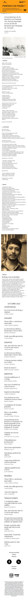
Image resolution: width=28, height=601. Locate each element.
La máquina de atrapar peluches (12, 406)
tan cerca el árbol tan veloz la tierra (12, 385)
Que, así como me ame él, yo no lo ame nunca (13, 346)
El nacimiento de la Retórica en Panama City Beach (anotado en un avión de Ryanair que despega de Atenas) (13, 423)
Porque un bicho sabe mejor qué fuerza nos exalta (12, 527)
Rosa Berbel (7, 457)
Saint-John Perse (9, 531)
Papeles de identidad (12, 392)
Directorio (14, 566)
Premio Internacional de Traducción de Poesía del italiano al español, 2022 (13, 520)
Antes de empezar (11, 492)
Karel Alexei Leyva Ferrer (11, 436)
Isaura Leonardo (9, 409)
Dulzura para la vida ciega (12, 543)
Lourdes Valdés (8, 314)
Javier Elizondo (8, 471)
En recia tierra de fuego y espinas (13, 311)
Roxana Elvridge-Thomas (11, 416)
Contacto (14, 568)
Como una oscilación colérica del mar (12, 461)
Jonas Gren (7, 546)
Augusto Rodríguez (9, 394)
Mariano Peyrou (9, 449)
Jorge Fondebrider (9, 494)
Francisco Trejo (8, 464)
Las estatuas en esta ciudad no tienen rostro (13, 398)
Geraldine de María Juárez (11, 538)
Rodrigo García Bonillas (10, 31)
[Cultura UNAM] (5, 2)
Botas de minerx (10, 368)
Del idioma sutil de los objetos (12, 454)
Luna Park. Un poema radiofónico (12, 535)
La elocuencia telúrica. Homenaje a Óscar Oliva (13, 330)
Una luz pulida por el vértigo (12, 378)
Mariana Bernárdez (9, 332)
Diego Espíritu (8, 444)
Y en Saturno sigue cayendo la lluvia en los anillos (13, 503)
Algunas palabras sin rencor (12, 469)
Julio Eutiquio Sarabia (10, 381)
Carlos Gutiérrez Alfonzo (11, 325)
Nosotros (14, 556)
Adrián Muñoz (8, 349)
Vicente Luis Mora (9, 364)
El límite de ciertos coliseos (11, 434)
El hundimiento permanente (10, 441)
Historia (14, 554)
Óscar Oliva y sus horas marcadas (13, 322)
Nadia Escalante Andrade (11, 370)
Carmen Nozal (8, 338)
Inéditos (10, 13)
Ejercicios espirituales (12, 447)
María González (8, 401)
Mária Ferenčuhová (10, 507)
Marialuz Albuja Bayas (10, 388)
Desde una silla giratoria (13, 336)
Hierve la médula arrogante (10, 413)
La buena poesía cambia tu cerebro (13, 361)
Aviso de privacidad (14, 552)
